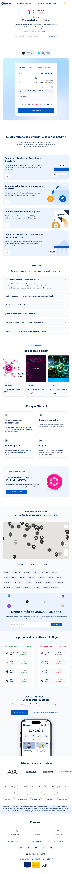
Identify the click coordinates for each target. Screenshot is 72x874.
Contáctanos (59, 838)
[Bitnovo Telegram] (51, 847)
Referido (37, 831)
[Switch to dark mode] (61, 3)
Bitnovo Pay (14, 831)
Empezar (52, 36)
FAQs (59, 831)
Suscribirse (56, 624)
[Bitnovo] (6, 3)
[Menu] (68, 3)
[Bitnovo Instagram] (21, 847)
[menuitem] (19, 3)
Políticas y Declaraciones (14, 841)
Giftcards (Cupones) (14, 834)
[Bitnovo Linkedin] (36, 847)
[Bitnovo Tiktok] (43, 847)
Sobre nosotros (37, 834)
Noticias (59, 834)
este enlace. (41, 812)
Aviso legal (14, 838)
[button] (65, 3)
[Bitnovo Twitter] (28, 847)
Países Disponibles (37, 841)
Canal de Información (59, 841)
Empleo (37, 838)
